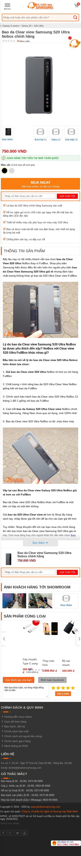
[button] (30, 670)
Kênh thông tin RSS (16, 745)
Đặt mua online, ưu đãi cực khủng (40, 184)
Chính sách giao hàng (17, 741)
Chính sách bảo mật (16, 731)
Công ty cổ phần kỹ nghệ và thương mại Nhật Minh (50, 811)
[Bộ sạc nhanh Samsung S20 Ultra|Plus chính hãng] (70, 633)
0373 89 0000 (35, 781)
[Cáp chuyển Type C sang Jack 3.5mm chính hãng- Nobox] (30, 634)
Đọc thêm (39, 542)
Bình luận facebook (52, 679)
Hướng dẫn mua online (18, 716)
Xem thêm (7, 139)
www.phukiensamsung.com (45, 806)
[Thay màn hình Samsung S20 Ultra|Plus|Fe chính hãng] (50, 636)
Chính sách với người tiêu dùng (23, 736)
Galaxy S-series (11, 26)
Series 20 (26, 26)
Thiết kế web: (9, 823)
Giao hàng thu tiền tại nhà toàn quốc (33, 158)
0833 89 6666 (43, 785)
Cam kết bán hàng (15, 721)
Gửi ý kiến (63, 693)
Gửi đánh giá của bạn (18, 679)
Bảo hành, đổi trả (14, 726)
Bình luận (23, 41)
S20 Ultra (39, 26)
